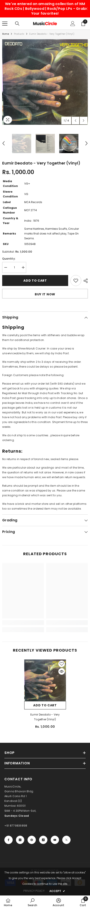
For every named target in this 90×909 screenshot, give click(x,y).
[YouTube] (55, 840)
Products (19, 34)
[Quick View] (61, 671)
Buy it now (45, 294)
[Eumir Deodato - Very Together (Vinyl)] (45, 680)
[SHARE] (84, 281)
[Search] (17, 23)
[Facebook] (8, 840)
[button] (75, 120)
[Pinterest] (32, 840)
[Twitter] (66, 840)
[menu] (4, 23)
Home (5, 34)
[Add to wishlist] (75, 280)
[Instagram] (20, 840)
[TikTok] (43, 840)
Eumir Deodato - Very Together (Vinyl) (45, 717)
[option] (45, 82)
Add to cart (35, 280)
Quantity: (9, 258)
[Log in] (72, 23)
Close (86, 8)
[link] (23, 622)
